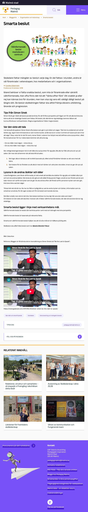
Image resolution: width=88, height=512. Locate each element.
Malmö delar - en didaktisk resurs (61, 488)
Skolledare (31, 315)
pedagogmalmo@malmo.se (58, 460)
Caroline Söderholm (12, 86)
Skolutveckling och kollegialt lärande (51, 315)
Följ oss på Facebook (55, 507)
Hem (4, 17)
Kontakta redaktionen (56, 465)
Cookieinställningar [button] (55, 493)
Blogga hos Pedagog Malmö (58, 474)
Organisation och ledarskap (30, 17)
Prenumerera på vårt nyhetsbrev (16, 446)
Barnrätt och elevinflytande (14, 315)
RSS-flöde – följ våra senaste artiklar (62, 470)
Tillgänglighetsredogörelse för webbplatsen (65, 484)
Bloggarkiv (13, 17)
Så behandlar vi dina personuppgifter (62, 479)
